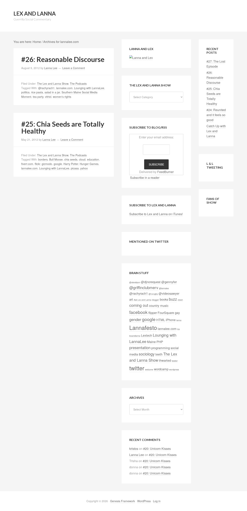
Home (37, 41)
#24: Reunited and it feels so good (216, 115)
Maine (151, 341)
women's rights (62, 97)
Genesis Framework (122, 501)
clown (180, 299)
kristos (133, 448)
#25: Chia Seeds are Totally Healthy (62, 127)
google (58, 164)
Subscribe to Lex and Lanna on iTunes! (156, 214)
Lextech (146, 335)
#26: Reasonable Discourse (62, 59)
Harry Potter (70, 164)
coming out (138, 305)
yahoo (84, 168)
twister (175, 360)
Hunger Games (89, 164)
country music (158, 305)
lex (178, 329)
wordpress (174, 369)
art (131, 299)
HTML (160, 319)
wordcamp (161, 369)
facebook (138, 312)
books (164, 299)
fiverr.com (27, 164)
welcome (149, 369)
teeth (158, 354)
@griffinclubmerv (143, 287)
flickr (37, 164)
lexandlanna (134, 335)
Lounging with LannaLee (89, 88)
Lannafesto (143, 327)
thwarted (165, 360)
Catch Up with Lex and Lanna (216, 131)
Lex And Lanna (35, 13)
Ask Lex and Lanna (142, 299)
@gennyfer (169, 281)
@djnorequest (151, 281)
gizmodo (47, 164)
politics (25, 92)
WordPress (144, 501)
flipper (152, 312)
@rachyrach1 (46, 88)
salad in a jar (52, 92)
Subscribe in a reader (144, 177)
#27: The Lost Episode (215, 64)
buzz (173, 299)
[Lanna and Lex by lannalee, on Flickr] (141, 57)
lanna (178, 320)
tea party (38, 97)
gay (177, 312)
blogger (155, 299)
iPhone (171, 319)
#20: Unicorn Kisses (157, 448)
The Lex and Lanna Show (52, 83)
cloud (82, 159)
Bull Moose (56, 159)
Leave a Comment (73, 68)
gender (135, 319)
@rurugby (153, 293)
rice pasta (37, 92)
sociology (147, 354)
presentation (140, 347)
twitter (136, 368)
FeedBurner (165, 172)
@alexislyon (134, 282)
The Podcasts (78, 83)
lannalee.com (64, 88)
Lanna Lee (136, 454)
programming (160, 347)
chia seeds (70, 159)
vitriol (48, 97)
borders (43, 159)
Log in (157, 501)
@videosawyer (169, 293)
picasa (75, 168)
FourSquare (166, 312)
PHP (159, 341)
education (93, 159)
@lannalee (164, 288)
